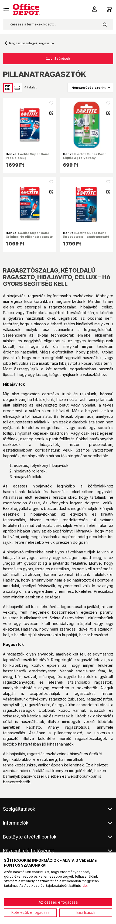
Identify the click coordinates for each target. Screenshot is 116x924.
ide (84, 886)
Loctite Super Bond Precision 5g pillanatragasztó (27, 157)
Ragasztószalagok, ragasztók (31, 43)
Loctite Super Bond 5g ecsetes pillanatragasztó (86, 235)
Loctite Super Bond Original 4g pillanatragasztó (29, 235)
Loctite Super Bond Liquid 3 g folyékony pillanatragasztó (85, 157)
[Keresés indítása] (104, 24)
